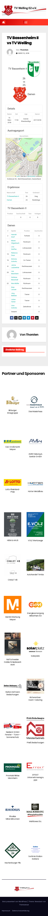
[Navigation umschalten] (25, 22)
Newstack (38, 901)
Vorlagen (38, 214)
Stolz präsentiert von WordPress (14, 901)
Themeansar (24, 905)
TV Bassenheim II (13, 196)
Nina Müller (15, 283)
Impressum (6, 911)
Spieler (13, 231)
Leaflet (18, 176)
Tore (29, 214)
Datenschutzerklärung (20, 911)
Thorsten (24, 50)
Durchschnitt (20, 214)
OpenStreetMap (31, 176)
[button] (24, 154)
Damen (9, 200)
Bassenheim (24, 136)
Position (10, 214)
